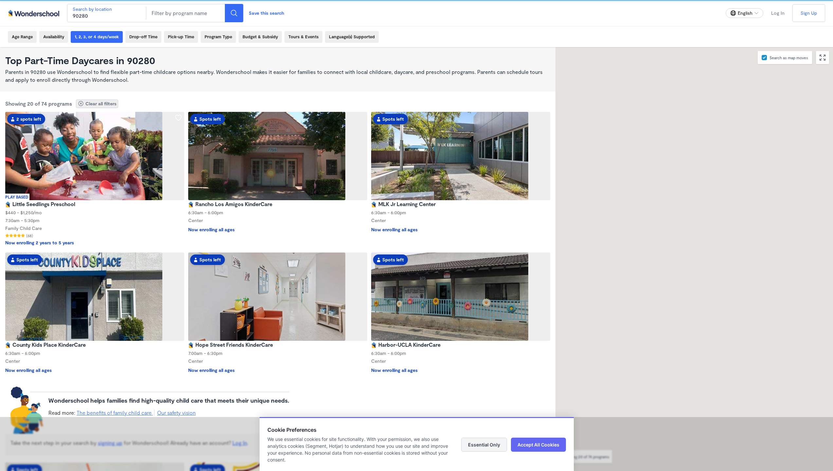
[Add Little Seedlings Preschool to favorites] (178, 118)
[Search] (234, 13)
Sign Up (809, 13)
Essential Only (484, 444)
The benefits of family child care (115, 413)
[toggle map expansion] (822, 57)
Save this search (266, 13)
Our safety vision (176, 413)
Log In (778, 13)
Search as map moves (789, 57)
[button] (634, 247)
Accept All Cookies (538, 444)
